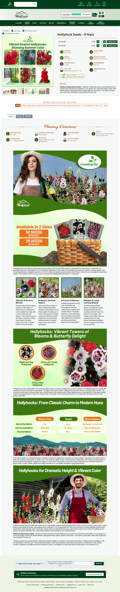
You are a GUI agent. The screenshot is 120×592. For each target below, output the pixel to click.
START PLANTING (60, 315)
